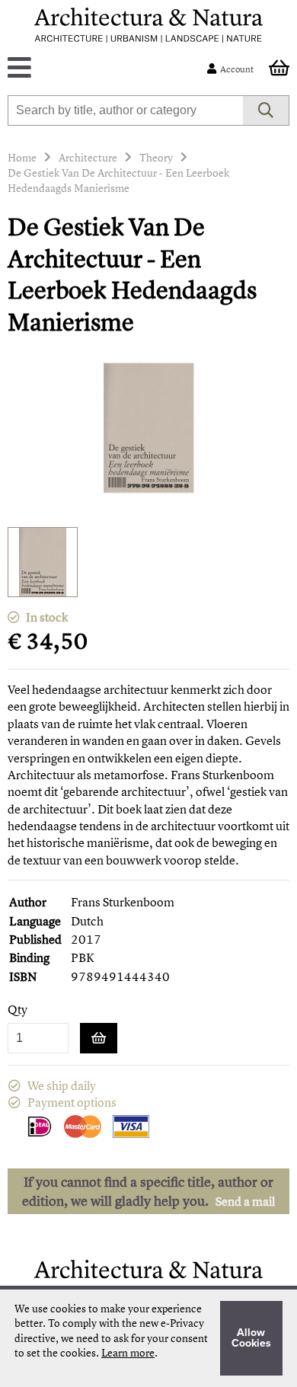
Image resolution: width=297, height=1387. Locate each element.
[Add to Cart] (98, 1038)
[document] (148, 1338)
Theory (156, 157)
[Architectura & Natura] (148, 25)
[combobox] (126, 110)
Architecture (88, 157)
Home (22, 157)
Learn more (128, 1352)
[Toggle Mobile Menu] (111, 69)
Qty (17, 1010)
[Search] (266, 110)
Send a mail (245, 1201)
